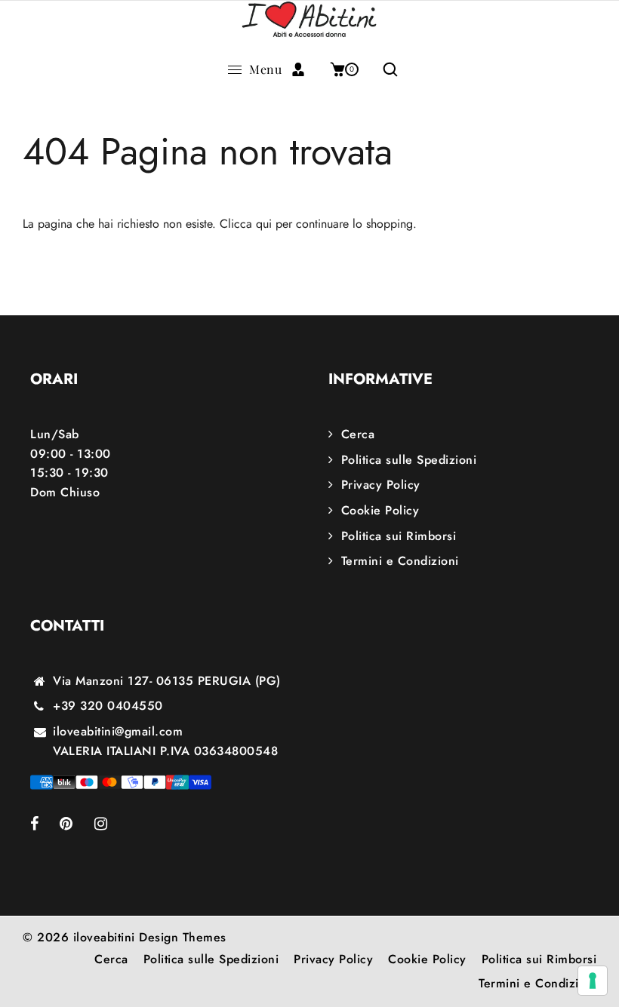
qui (264, 223)
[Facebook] (45, 825)
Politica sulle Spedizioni (408, 459)
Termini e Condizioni (400, 561)
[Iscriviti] (304, 69)
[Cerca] (384, 69)
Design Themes (182, 937)
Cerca (357, 434)
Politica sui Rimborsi (398, 536)
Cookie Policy (380, 510)
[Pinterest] (77, 825)
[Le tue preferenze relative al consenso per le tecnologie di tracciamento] (592, 980)
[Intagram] (111, 825)
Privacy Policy (380, 484)
